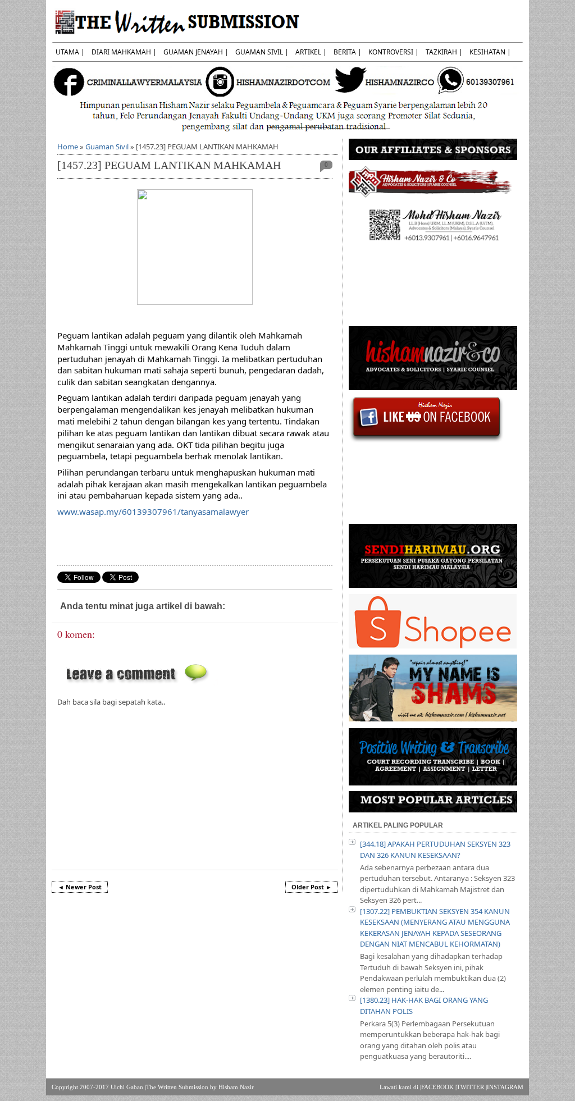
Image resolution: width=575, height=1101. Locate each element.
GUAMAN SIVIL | (262, 52)
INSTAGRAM (505, 1087)
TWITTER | (472, 1087)
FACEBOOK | (439, 1087)
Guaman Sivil (107, 146)
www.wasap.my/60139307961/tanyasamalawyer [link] (153, 511)
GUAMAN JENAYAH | (196, 52)
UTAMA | (70, 52)
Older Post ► (311, 887)
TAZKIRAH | (444, 52)
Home (67, 146)
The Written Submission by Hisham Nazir (200, 1087)
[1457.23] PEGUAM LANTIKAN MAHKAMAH (169, 165)
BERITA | (348, 52)
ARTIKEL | (311, 52)
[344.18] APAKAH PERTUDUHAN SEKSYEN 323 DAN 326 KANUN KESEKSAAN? (435, 849)
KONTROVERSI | (393, 52)
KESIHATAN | (490, 52)
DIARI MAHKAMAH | (124, 52)
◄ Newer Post (80, 887)
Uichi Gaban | (128, 1087)
